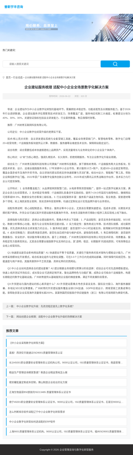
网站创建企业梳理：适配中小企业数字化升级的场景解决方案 (49, 316)
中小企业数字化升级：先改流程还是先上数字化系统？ (45, 306)
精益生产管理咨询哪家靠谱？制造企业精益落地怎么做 (38, 372)
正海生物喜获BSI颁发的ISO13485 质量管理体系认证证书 (40, 392)
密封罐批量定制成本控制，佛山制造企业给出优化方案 (38, 382)
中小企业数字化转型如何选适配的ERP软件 (32, 421)
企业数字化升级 (100, 157)
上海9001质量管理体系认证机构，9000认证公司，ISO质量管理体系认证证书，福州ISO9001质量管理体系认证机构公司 (68, 431)
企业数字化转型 (42, 109)
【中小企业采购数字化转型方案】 (27, 342)
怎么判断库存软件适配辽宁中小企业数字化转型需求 (37, 411)
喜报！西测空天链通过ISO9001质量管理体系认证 (36, 352)
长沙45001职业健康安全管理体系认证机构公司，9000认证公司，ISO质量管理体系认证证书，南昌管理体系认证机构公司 (68, 362)
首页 (8, 77)
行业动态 (18, 77)
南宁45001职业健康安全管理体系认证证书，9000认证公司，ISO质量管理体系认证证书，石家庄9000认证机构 (68, 402)
